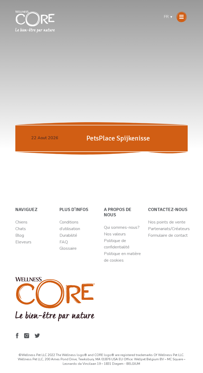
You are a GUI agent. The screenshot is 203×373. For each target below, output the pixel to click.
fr (168, 17)
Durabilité (68, 235)
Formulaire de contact (168, 235)
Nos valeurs (115, 234)
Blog (19, 235)
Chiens (21, 222)
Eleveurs (23, 242)
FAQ (63, 242)
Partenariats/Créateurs (169, 229)
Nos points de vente (167, 222)
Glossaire (68, 248)
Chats (20, 229)
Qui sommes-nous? (122, 227)
